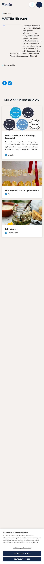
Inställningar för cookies (22, 548)
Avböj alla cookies (22, 553)
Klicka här (33, 56)
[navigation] (7, 4)
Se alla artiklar (9, 65)
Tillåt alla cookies (22, 559)
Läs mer (35, 542)
